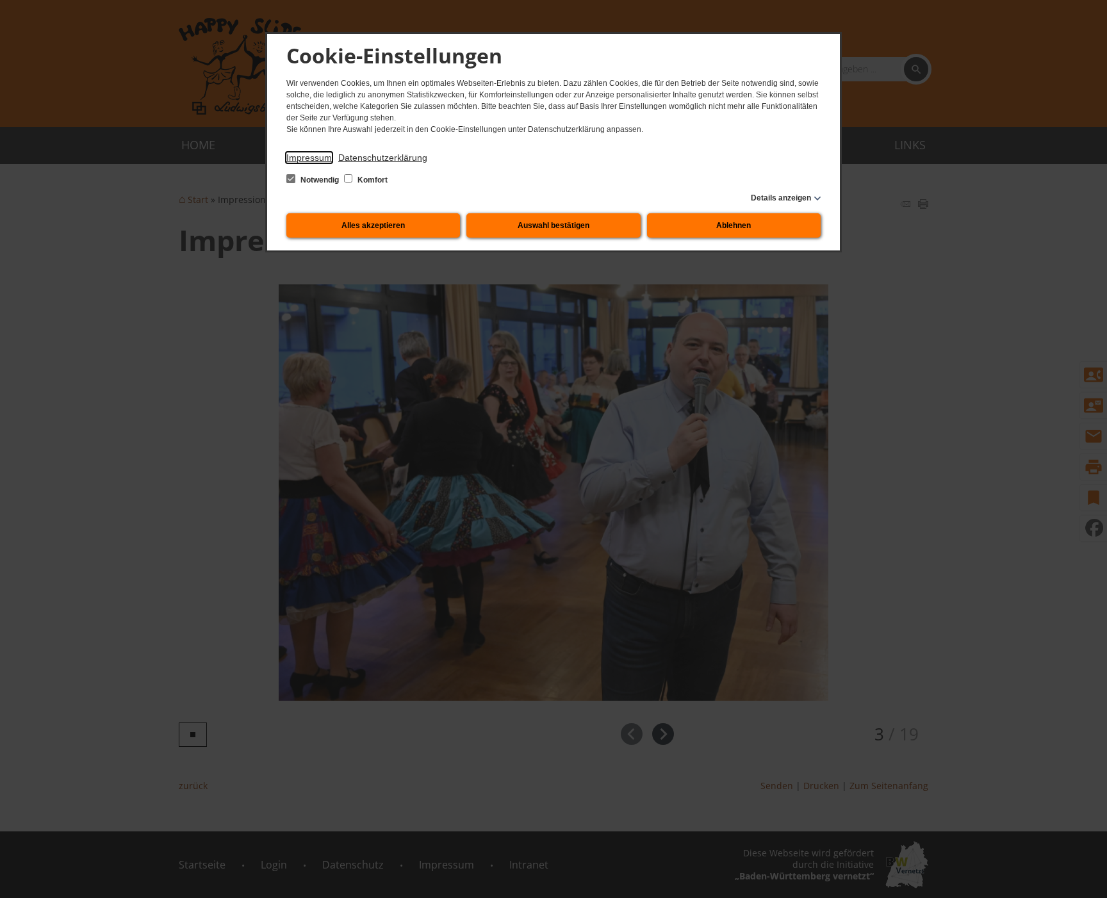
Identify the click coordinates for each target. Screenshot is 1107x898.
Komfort (372, 180)
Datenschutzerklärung (382, 157)
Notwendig (320, 180)
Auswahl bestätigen (553, 225)
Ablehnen (733, 225)
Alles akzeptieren (373, 225)
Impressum (309, 157)
